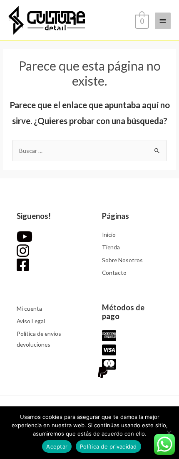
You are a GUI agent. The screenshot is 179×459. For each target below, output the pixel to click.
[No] (168, 433)
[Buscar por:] (89, 150)
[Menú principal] (163, 21)
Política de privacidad (108, 446)
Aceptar (56, 446)
